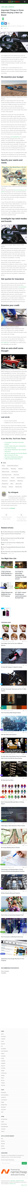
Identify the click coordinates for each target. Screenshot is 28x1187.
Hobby (3, 1070)
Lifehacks (11, 7)
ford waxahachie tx (15, 136)
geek (13, 477)
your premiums (22, 287)
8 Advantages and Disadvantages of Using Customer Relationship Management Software (12, 870)
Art (2, 1138)
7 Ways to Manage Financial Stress (12, 458)
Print (2, 1078)
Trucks (3, 1085)
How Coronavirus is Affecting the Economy (12, 936)
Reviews (3, 1107)
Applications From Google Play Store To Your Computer (12, 959)
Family (3, 1053)
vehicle (11, 486)
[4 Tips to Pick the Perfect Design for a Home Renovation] (7, 564)
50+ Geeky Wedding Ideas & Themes (10, 847)
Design (3, 1043)
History (3, 1068)
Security (3, 1109)
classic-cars (6, 477)
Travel (3, 1082)
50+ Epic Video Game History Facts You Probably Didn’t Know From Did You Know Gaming (13, 757)
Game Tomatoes (5, 971)
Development (5, 1095)
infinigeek (4, 26)
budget (20, 468)
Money (3, 1075)
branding (14, 468)
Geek (6, 7)
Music (2, 1146)
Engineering (4, 1126)
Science (3, 1129)
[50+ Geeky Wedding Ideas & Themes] (14, 836)
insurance (5, 480)
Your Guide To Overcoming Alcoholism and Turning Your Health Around (21, 575)
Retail (2, 1080)
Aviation (3, 1036)
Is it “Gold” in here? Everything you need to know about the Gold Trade (20, 595)
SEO (2, 1112)
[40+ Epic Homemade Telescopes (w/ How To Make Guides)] (14, 678)
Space (2, 1131)
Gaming (3, 1060)
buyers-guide (6, 471)
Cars (2, 7)
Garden (3, 1063)
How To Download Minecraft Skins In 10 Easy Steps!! (12, 802)
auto (4, 465)
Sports (3, 1148)
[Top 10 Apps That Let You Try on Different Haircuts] (14, 632)
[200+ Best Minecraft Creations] (14, 723)
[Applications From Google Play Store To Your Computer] (14, 947)
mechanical (5, 483)
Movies (3, 1143)
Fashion (3, 1056)
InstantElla (3, 973)
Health (3, 1065)
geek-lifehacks (21, 477)
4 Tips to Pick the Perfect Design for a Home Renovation (6, 573)
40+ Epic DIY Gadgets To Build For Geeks (11, 667)
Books (3, 1141)
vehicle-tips (19, 486)
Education (4, 1124)
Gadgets (3, 1097)
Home (2, 1102)
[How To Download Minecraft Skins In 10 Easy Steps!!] (14, 791)
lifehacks (12, 480)
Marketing (4, 1104)
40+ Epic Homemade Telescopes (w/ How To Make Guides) (13, 689)
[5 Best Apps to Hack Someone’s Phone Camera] (14, 814)
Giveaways (4, 1099)
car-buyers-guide (7, 474)
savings (4, 486)
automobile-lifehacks (13, 465)
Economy (3, 1048)
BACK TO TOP (24, 1185)
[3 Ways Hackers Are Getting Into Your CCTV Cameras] (7, 585)
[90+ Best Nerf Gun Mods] (14, 769)
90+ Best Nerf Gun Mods (7, 780)
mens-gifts (19, 483)
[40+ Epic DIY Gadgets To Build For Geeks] (14, 656)
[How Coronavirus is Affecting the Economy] (14, 925)
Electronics (4, 1051)
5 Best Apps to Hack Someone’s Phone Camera (13, 825)
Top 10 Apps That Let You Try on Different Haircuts (11, 644)
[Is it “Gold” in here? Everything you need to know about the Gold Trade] (21, 585)
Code (2, 1121)
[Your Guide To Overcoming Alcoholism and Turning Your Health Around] (21, 564)
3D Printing (4, 1119)
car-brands (15, 471)
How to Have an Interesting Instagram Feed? (12, 915)
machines (20, 480)
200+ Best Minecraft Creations (8, 734)
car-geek (16, 474)
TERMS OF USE (12, 1183)
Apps (2, 1034)
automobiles (5, 468)
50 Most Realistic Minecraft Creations (10, 893)
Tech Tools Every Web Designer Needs (11, 712)
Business (3, 1092)
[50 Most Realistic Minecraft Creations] (14, 882)
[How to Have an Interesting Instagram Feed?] (14, 904)
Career (3, 1039)
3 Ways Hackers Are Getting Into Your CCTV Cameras (7, 594)
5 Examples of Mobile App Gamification (13, 457)
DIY (2, 1046)
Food (2, 1058)
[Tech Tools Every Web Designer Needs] (14, 701)
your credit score (5, 342)
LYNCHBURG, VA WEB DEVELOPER (17, 1180)
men (12, 483)
